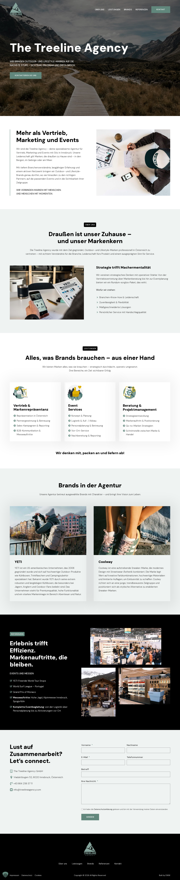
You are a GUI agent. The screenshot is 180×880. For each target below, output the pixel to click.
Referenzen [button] (142, 9)
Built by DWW (164, 875)
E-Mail (84, 757)
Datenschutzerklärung (103, 809)
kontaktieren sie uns (25, 75)
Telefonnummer (135, 757)
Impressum (14, 875)
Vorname (86, 745)
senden (90, 817)
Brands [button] (128, 9)
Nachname (132, 745)
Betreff (85, 769)
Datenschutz (27, 875)
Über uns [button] (99, 9)
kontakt (160, 9)
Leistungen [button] (114, 9)
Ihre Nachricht (88, 781)
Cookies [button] (38, 875)
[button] (5, 874)
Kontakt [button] (118, 863)
